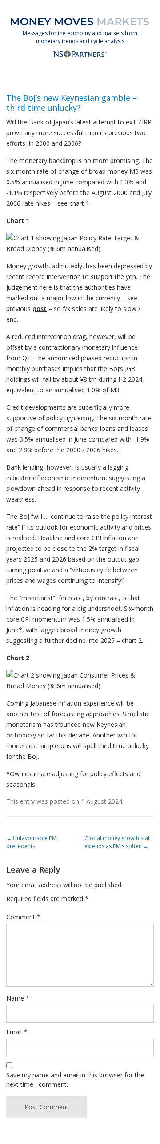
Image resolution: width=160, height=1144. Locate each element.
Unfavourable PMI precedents (32, 842)
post (39, 308)
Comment (23, 917)
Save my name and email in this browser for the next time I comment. (75, 1079)
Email (16, 1032)
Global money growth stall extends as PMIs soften (117, 842)
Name (17, 998)
